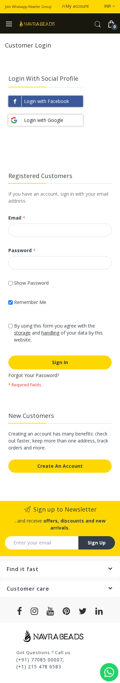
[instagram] (34, 611)
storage (22, 333)
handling (50, 333)
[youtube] (50, 611)
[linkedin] (99, 611)
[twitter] (83, 611)
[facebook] (19, 611)
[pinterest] (66, 611)
